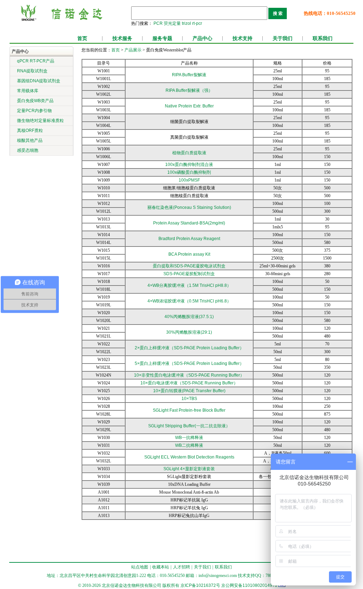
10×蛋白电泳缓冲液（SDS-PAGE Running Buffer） (189, 382)
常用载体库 (27, 90)
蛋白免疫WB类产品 (35, 100)
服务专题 (162, 38)
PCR (158, 23)
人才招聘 (181, 567)
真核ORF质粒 (30, 130)
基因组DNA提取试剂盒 (38, 80)
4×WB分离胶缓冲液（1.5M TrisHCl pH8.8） (189, 285)
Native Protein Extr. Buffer (189, 106)
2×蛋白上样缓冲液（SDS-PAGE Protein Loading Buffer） (189, 347)
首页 (82, 38)
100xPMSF (189, 180)
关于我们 (282, 38)
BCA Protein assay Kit (189, 254)
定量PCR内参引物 (34, 110)
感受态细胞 (27, 150)
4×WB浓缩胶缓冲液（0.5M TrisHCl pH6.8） (189, 301)
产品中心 (202, 38)
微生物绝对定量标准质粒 (40, 120)
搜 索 (278, 13)
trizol (186, 23)
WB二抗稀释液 (189, 445)
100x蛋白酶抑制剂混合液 (189, 164)
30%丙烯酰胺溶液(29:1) (189, 332)
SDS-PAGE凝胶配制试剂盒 (189, 273)
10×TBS (189, 398)
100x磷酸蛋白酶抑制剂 (189, 172)
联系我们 (323, 38)
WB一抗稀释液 (189, 437)
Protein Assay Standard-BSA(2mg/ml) (189, 223)
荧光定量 (172, 23)
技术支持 (242, 38)
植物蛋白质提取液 (189, 152)
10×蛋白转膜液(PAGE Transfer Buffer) (189, 390)
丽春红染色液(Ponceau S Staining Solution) (189, 207)
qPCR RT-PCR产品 (35, 61)
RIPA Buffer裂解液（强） (189, 90)
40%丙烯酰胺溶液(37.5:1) (189, 316)
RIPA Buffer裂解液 (189, 74)
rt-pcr (197, 23)
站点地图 (139, 567)
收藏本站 (160, 567)
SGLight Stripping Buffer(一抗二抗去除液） (189, 425)
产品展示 (132, 50)
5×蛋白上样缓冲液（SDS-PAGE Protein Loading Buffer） (189, 363)
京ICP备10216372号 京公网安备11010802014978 (228, 585)
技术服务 (122, 38)
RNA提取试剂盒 (32, 70)
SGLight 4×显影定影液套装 (189, 468)
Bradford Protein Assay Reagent (189, 238)
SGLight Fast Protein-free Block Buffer (189, 410)
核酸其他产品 (30, 140)
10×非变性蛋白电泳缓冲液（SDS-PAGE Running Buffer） (189, 375)
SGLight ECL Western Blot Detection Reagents (189, 457)
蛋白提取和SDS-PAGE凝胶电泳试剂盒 (189, 265)
